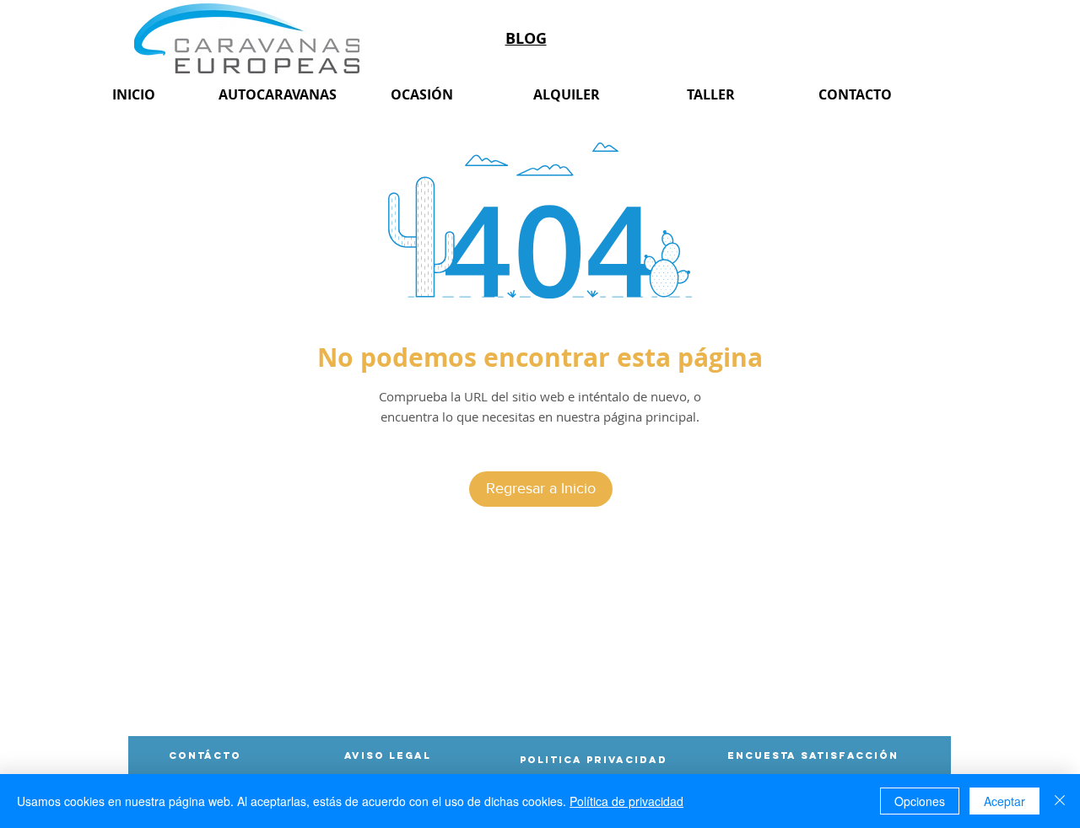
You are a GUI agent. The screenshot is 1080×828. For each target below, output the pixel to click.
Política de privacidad (626, 801)
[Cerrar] (1060, 801)
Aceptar (1004, 801)
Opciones (919, 801)
